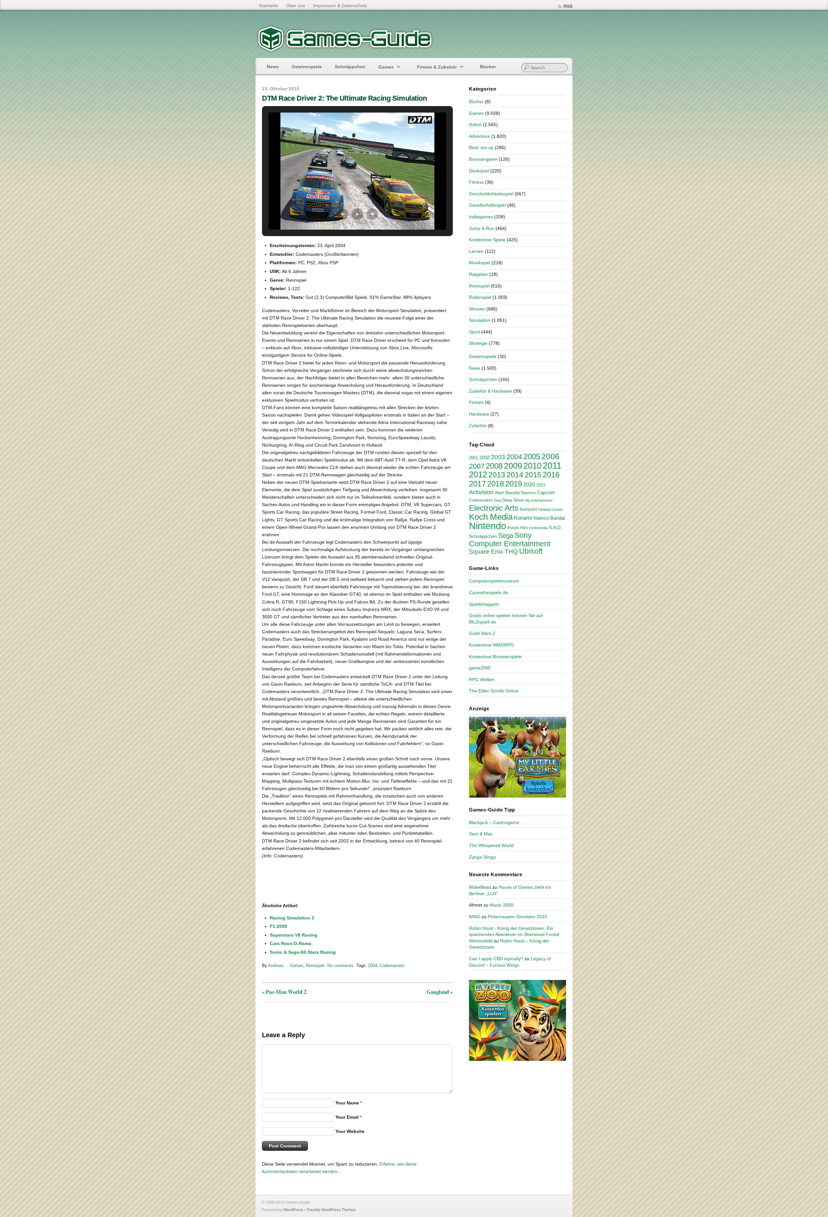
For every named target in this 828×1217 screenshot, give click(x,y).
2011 (552, 466)
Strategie (478, 343)
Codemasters (392, 965)
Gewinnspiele (307, 66)
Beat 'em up (481, 147)
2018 (495, 483)
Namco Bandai (549, 518)
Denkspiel (479, 170)
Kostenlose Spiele (487, 239)
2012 (478, 474)
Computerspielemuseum (494, 580)
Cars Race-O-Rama (290, 943)
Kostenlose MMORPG (491, 644)
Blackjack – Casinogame (494, 822)
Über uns (295, 5)
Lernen (476, 251)
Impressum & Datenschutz (340, 5)
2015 (533, 475)
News (273, 66)
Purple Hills (517, 528)
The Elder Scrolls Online (493, 690)
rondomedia (538, 528)
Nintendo (487, 525)
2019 (513, 483)
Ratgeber (478, 274)
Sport (474, 331)
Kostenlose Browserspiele (495, 656)
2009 (513, 465)
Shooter (477, 308)
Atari (499, 492)
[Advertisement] (315, 881)
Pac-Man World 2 (284, 991)
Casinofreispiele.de (488, 592)
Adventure (479, 136)
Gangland (440, 991)
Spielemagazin (484, 604)
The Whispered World (491, 845)
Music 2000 (501, 904)
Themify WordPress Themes (331, 1210)
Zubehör (477, 425)
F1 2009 (278, 926)
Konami (523, 518)
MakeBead (480, 887)
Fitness (476, 182)
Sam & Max (481, 833)
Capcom (546, 492)
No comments (340, 965)
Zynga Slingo (482, 857)
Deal (497, 500)
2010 (532, 466)
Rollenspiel (480, 297)
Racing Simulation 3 (292, 917)
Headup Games (550, 509)
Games (386, 67)
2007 (477, 466)
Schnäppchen (350, 66)
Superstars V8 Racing (293, 935)
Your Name (347, 1102)
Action (475, 124)
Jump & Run (481, 228)
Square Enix (486, 551)
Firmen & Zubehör (437, 67)
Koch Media (491, 516)
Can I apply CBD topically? (496, 958)
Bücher (488, 66)
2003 (498, 457)
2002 (484, 457)
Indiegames (481, 216)
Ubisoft (530, 551)
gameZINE (480, 667)
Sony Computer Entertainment (509, 539)
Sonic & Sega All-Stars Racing (303, 952)
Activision (481, 492)
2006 (550, 456)
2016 (551, 474)
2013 (496, 475)
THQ (511, 551)
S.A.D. (555, 527)
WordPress (293, 1210)
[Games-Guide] (345, 50)
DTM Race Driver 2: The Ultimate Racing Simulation (344, 98)
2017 (477, 483)
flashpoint (528, 509)
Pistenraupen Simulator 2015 (517, 916)
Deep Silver (513, 500)
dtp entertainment (538, 500)
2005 (531, 456)
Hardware (479, 414)
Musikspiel (479, 262)
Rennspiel (315, 965)
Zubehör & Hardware (490, 391)
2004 (372, 965)
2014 (515, 475)
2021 (540, 485)
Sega (505, 535)
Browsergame (483, 159)
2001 (473, 458)
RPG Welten (481, 679)
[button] (342, 214)
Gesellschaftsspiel (487, 205)
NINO (474, 916)
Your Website (350, 1131)
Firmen (476, 402)
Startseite (268, 5)
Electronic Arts (493, 508)
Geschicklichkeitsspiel (491, 193)
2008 (494, 466)
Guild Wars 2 (482, 633)
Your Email (347, 1117)
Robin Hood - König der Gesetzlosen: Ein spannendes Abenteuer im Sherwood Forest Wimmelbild (514, 934)
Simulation (479, 320)
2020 (529, 484)
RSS (567, 6)
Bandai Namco (521, 492)
